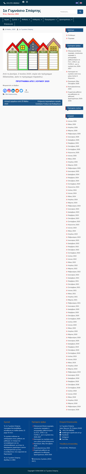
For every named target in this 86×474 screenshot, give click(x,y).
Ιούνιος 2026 (72, 121)
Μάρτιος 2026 (72, 130)
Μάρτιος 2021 (72, 300)
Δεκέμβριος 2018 (73, 378)
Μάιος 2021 (72, 293)
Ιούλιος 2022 (72, 256)
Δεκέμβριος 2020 (73, 309)
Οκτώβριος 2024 (73, 181)
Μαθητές (25, 19)
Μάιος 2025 (72, 159)
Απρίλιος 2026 (73, 127)
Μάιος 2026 (72, 124)
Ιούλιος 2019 (72, 356)
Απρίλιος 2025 (73, 162)
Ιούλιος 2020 (72, 322)
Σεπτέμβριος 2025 (74, 149)
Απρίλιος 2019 (73, 366)
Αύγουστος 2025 (73, 152)
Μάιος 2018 (72, 397)
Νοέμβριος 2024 (73, 177)
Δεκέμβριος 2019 (73, 344)
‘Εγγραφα (71, 38)
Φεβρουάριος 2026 (74, 134)
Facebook (64, 435)
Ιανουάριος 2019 (73, 375)
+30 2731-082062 (12, 3)
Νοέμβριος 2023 (73, 215)
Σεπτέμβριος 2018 (74, 388)
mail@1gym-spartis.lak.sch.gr (71, 432)
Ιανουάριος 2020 (73, 340)
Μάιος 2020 (72, 328)
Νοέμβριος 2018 (73, 381)
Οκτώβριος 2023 (73, 218)
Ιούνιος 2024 (72, 193)
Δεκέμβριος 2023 (73, 212)
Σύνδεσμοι (71, 35)
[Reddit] (17, 90)
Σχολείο (14, 19)
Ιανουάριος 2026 (73, 137)
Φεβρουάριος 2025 (74, 168)
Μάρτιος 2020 (72, 334)
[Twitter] (21, 90)
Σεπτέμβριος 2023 (74, 221)
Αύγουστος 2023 (73, 224)
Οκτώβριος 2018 (73, 384)
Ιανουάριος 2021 (73, 306)
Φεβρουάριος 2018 (74, 406)
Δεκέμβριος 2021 (73, 278)
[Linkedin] (13, 90)
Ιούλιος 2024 (72, 190)
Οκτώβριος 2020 (73, 315)
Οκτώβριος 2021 (73, 284)
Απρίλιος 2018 (73, 400)
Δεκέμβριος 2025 (73, 140)
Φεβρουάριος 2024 (74, 206)
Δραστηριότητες (64, 19)
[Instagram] (27, 1)
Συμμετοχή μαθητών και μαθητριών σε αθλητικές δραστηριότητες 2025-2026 (75, 96)
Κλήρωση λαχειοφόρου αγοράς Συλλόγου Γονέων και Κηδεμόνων (48, 102)
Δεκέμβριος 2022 (73, 243)
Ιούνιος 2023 (72, 228)
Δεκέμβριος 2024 (73, 174)
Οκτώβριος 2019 (73, 350)
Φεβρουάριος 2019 (74, 372)
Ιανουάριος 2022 (73, 275)
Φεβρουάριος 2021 (74, 303)
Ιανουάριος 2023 (73, 240)
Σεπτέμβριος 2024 (74, 184)
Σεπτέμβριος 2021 (74, 287)
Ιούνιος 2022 (72, 259)
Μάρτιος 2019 (72, 369)
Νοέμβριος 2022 (73, 246)
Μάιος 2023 (72, 231)
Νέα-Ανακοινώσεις (11, 94)
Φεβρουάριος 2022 (74, 271)
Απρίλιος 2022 (73, 265)
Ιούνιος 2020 (72, 325)
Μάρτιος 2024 (72, 203)
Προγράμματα (50, 19)
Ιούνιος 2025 (72, 155)
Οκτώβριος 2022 (73, 250)
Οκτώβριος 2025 (73, 146)
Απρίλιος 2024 (73, 199)
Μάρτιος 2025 (72, 165)
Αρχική (6, 19)
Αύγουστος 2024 (73, 187)
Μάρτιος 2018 (72, 403)
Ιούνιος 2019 (72, 359)
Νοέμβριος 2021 (73, 281)
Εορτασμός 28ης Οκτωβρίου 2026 (73, 82)
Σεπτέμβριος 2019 (74, 353)
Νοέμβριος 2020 (73, 312)
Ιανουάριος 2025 (73, 171)
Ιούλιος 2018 (72, 391)
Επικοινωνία (8, 24)
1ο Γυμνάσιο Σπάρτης (22, 10)
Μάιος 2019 (72, 362)
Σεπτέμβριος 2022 (74, 253)
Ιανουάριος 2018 (73, 409)
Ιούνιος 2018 (72, 394)
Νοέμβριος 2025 (73, 143)
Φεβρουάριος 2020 (74, 337)
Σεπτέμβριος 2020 (74, 319)
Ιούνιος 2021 (72, 290)
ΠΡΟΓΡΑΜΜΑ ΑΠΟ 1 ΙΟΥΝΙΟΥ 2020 (32, 81)
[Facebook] (23, 1)
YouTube (64, 439)
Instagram (65, 437)
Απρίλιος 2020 (73, 331)
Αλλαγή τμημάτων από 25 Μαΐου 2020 (16, 102)
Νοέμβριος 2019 (73, 347)
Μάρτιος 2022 (72, 268)
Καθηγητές (36, 19)
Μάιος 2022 (72, 262)
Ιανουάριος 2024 (73, 209)
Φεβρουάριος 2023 (74, 237)
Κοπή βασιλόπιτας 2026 (74, 88)
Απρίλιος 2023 (73, 234)
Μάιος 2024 (72, 196)
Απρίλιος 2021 (73, 297)
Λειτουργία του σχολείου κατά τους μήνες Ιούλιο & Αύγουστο (74, 75)
